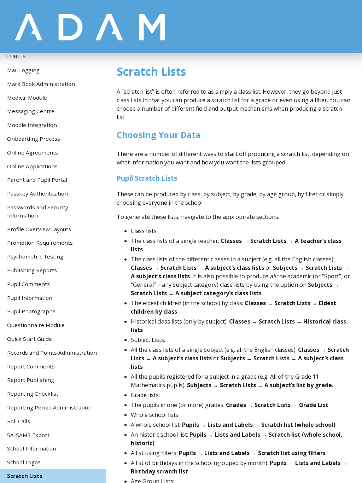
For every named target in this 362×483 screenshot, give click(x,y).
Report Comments (31, 366)
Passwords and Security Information (37, 211)
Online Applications (32, 166)
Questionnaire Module (36, 324)
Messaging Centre (30, 111)
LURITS (16, 56)
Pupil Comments (28, 283)
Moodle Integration (32, 124)
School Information (31, 448)
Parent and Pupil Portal (37, 179)
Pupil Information (29, 297)
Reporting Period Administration (49, 407)
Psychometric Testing (35, 256)
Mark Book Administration (41, 83)
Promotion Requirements (40, 242)
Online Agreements (32, 152)
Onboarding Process (33, 138)
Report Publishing (30, 379)
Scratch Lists (24, 475)
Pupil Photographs (31, 311)
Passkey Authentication (37, 193)
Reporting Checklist (32, 393)
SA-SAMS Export (28, 434)
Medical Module (27, 97)
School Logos (24, 462)
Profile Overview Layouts (39, 229)
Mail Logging (23, 70)
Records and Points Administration (52, 352)
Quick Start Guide (29, 338)
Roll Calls (18, 421)
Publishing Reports (32, 270)
